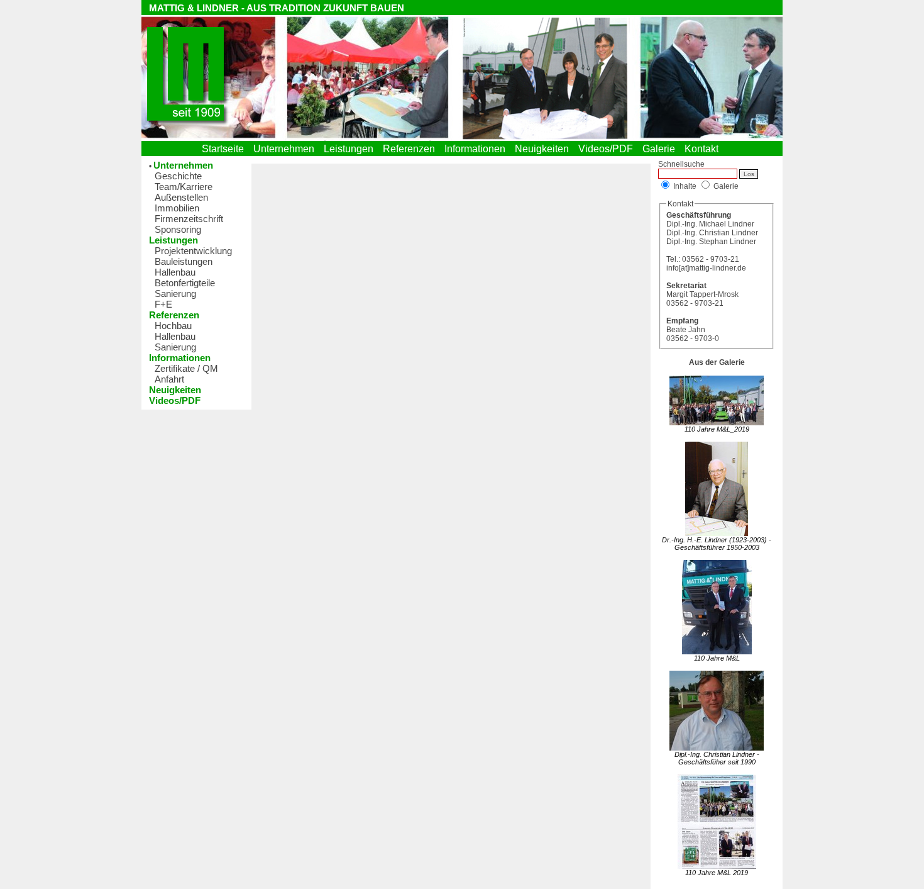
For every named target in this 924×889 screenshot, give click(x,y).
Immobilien (177, 208)
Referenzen (411, 148)
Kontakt (704, 148)
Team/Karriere (183, 186)
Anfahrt (169, 379)
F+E (163, 304)
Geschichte (178, 176)
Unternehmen (286, 148)
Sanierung (175, 293)
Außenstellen (181, 197)
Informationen (477, 148)
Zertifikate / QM (186, 368)
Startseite (225, 148)
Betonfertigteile (185, 282)
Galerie (661, 148)
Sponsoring (178, 229)
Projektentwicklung (193, 250)
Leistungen (351, 148)
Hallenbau (175, 272)
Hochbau (173, 325)
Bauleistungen (183, 261)
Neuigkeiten (544, 148)
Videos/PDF (608, 148)
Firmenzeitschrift (189, 218)
